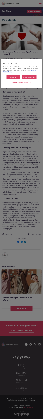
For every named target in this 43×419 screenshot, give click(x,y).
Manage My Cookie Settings (21, 83)
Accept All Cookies (29, 77)
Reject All (13, 77)
